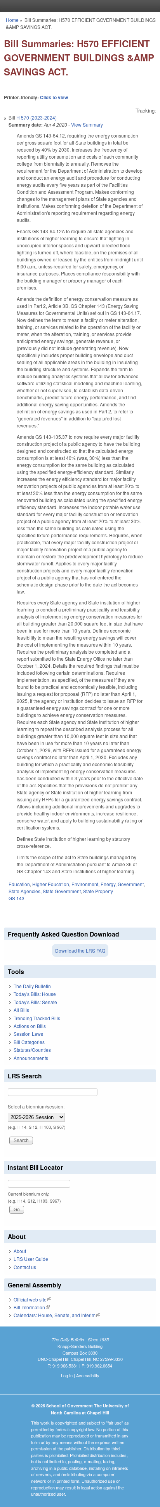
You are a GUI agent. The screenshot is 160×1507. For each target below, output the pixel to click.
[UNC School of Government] (78, 6)
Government (131, 884)
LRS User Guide (31, 1258)
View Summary (87, 124)
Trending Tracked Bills (37, 1018)
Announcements (31, 1058)
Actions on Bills (30, 1026)
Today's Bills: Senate (35, 1002)
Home (12, 19)
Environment (84, 884)
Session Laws (28, 1033)
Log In (67, 1375)
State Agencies (24, 891)
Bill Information (32, 1307)
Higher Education (50, 884)
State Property (98, 891)
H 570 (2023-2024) (36, 117)
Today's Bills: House (35, 993)
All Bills (21, 1009)
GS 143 (16, 898)
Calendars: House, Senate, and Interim (57, 1315)
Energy (108, 884)
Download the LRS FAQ (80, 950)
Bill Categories (29, 1042)
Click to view (54, 97)
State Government (62, 891)
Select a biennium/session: (36, 1106)
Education (19, 884)
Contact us (25, 1267)
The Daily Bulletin (32, 986)
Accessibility (87, 1375)
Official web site (32, 1299)
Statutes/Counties (32, 1049)
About (20, 1251)
